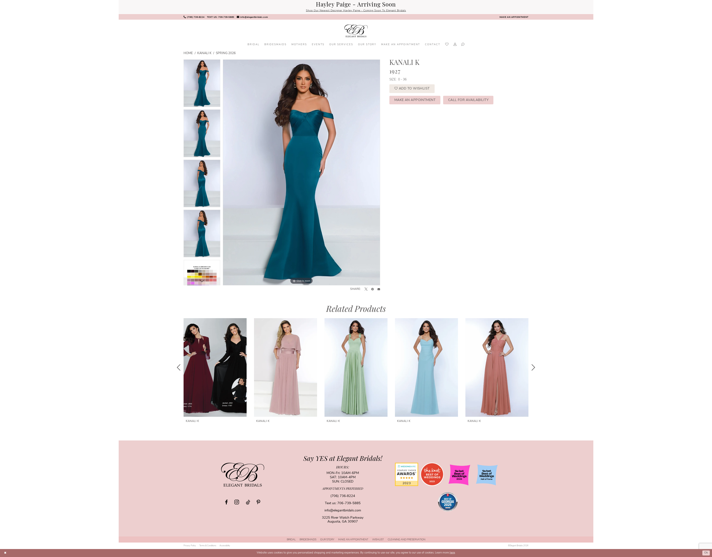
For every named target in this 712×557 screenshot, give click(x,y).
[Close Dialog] (5, 553)
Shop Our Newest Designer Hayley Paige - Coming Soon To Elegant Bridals (356, 10)
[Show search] (463, 44)
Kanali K (204, 53)
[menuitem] (194, 17)
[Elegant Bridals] (242, 474)
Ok (706, 552)
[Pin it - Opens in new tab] (372, 289)
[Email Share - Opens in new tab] (379, 289)
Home (188, 53)
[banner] (356, 30)
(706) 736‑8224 (342, 496)
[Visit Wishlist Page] (447, 44)
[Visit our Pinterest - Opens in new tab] (258, 502)
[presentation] (215, 367)
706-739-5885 (349, 503)
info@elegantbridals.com (342, 510)
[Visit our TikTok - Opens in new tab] (248, 502)
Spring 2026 (226, 53)
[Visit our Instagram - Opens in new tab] (236, 502)
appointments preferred (342, 489)
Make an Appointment (415, 100)
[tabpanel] (202, 84)
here (452, 552)
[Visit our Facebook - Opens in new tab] (226, 502)
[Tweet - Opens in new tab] (366, 289)
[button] (455, 44)
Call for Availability (468, 100)
